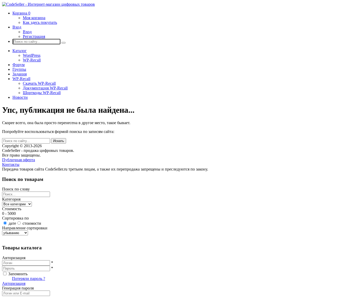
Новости (20, 97)
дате (12, 223)
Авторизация (13, 283)
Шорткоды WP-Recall (42, 92)
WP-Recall (32, 60)
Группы (19, 69)
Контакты (10, 164)
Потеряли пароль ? (28, 278)
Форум (18, 64)
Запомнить (17, 274)
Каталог (19, 50)
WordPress (31, 55)
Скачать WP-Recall (39, 83)
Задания (19, 74)
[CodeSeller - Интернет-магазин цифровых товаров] (48, 4)
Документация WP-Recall (45, 88)
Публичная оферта (18, 160)
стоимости (32, 223)
